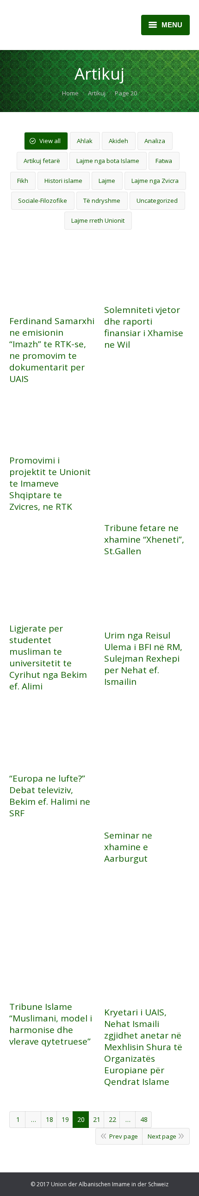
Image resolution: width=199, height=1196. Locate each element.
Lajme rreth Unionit (97, 220)
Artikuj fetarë (42, 161)
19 (65, 1119)
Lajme (107, 180)
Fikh (22, 180)
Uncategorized (157, 200)
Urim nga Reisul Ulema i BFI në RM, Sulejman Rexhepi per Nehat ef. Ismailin (143, 659)
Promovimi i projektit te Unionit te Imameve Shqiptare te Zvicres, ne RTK (50, 484)
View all (50, 141)
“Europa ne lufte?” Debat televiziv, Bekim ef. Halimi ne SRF (49, 796)
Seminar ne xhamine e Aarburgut (128, 847)
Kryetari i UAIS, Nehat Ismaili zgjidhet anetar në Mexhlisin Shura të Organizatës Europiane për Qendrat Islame (143, 1047)
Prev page (123, 1136)
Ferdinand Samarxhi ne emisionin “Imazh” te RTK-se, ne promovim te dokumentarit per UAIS (51, 350)
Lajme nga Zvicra (155, 180)
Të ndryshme (101, 200)
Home (70, 93)
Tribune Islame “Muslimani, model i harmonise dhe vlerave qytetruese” (50, 1024)
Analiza (154, 141)
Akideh (118, 141)
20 (81, 1119)
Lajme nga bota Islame (107, 161)
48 (144, 1119)
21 (96, 1119)
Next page (162, 1136)
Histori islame (63, 180)
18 (49, 1119)
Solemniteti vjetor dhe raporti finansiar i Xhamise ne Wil (143, 327)
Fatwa (163, 161)
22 (112, 1119)
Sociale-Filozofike (42, 200)
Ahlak (85, 141)
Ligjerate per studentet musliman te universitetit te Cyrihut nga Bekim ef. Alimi (48, 657)
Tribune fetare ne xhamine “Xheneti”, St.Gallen (144, 539)
